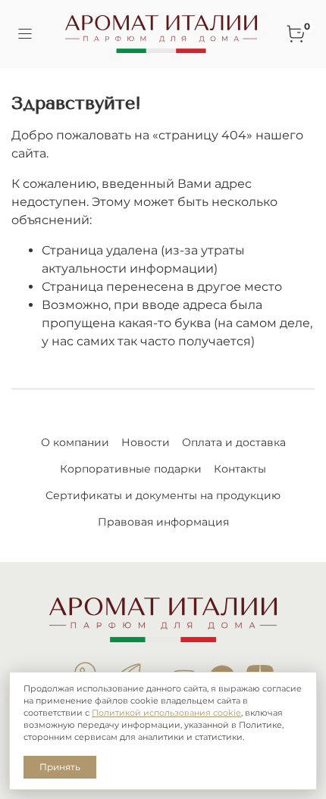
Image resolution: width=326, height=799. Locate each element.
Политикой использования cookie (166, 712)
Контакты (240, 469)
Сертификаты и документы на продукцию (163, 495)
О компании (75, 442)
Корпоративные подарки (131, 469)
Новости (145, 442)
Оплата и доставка (234, 442)
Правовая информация (163, 522)
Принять (59, 766)
